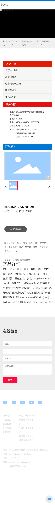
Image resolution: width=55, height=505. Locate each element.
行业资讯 (40, 419)
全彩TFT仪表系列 (27, 415)
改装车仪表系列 (26, 436)
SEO (45, 490)
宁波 (39, 490)
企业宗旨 (7, 428)
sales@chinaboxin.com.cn (26, 129)
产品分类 (14, 43)
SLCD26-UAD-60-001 (19, 206)
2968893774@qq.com (18, 466)
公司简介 (7, 415)
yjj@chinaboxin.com (24, 136)
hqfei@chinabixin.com (25, 133)
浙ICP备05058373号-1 (39, 495)
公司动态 (40, 415)
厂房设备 (7, 420)
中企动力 (32, 490)
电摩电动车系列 (27, 43)
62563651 (35, 122)
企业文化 (7, 424)
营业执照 (10, 495)
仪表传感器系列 (26, 440)
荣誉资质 (7, 432)
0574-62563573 (22, 122)
